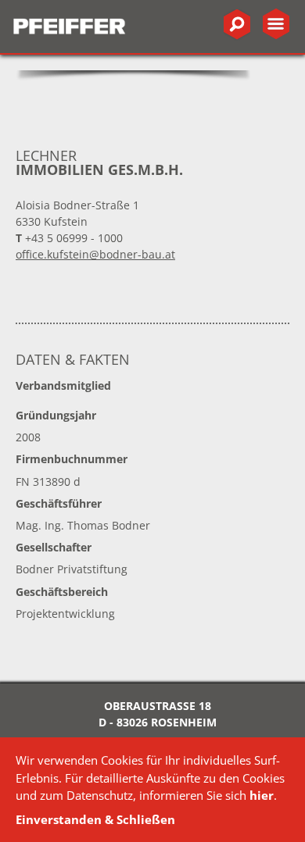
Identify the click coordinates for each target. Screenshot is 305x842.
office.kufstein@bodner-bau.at (95, 254)
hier (261, 795)
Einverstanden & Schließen (95, 819)
